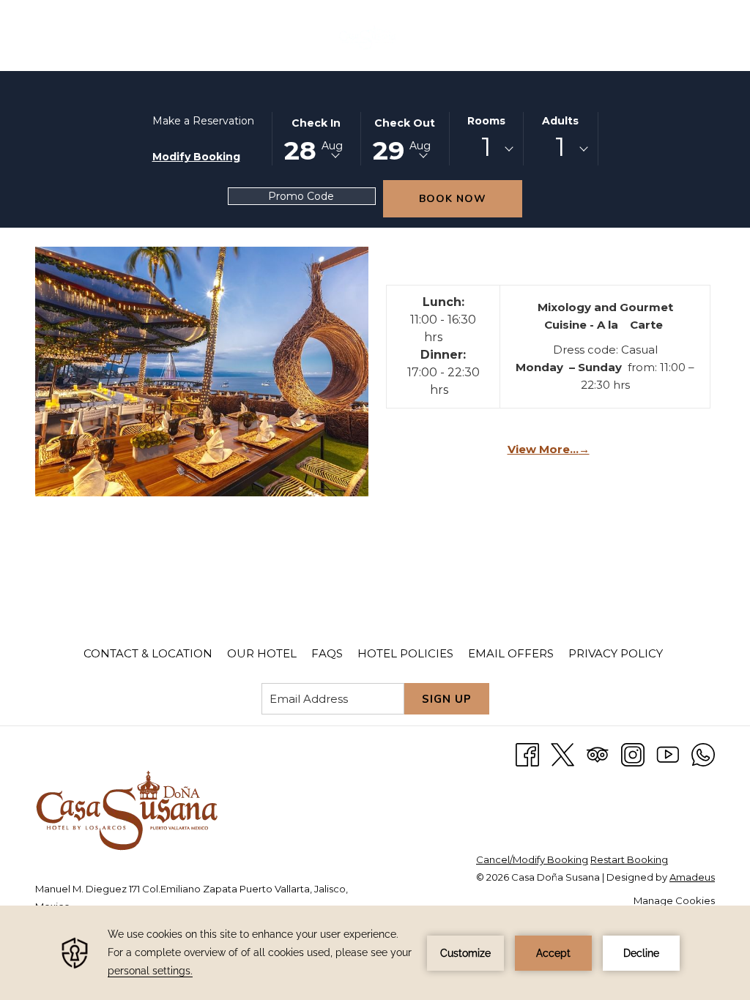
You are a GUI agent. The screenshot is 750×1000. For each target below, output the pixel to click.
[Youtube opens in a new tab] (668, 754)
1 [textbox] (486, 147)
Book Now (452, 199)
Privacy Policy (615, 653)
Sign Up (447, 699)
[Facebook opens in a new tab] (527, 754)
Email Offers (511, 653)
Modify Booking (196, 156)
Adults (560, 120)
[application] (375, 953)
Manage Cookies (674, 900)
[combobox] (487, 149)
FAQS (327, 653)
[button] (316, 137)
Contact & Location (147, 653)
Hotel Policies (405, 653)
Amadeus (692, 877)
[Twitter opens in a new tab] (562, 754)
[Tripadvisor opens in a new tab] (597, 754)
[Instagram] (633, 754)
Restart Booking (629, 859)
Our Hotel (262, 653)
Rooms (486, 120)
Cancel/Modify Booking (532, 859)
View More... (547, 449)
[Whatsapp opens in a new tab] (703, 754)
